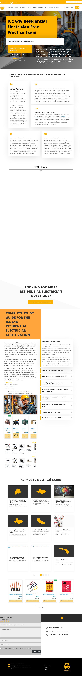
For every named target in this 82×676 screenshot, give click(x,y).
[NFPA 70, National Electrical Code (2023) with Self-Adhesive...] (66, 586)
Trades (23, 7)
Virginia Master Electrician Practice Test (40, 557)
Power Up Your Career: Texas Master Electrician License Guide (17, 531)
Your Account (52, 7)
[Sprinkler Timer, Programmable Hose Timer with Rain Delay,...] (25, 422)
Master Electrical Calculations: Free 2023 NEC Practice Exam (63, 501)
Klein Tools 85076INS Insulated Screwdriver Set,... (15, 593)
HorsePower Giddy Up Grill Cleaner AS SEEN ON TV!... (7, 429)
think (14, 386)
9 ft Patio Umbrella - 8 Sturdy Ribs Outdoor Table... (33, 429)
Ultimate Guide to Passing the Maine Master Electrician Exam (17, 501)
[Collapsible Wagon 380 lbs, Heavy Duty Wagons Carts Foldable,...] (16, 422)
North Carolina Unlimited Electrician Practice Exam (16, 557)
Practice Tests (17, 7)
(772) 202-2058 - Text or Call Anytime (58, 634)
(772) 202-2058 (5, 2)
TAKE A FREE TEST (74, 2)
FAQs (45, 664)
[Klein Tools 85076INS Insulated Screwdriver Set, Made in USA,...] (15, 586)
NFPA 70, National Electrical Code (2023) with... (66, 593)
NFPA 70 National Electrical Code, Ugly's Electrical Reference (20, 48)
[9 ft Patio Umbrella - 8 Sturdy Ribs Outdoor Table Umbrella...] (33, 422)
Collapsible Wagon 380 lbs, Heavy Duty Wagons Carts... (16, 429)
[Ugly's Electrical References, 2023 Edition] (49, 586)
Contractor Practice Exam (19, 2)
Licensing (40, 7)
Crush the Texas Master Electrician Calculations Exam (40, 500)
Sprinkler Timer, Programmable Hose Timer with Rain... (25, 429)
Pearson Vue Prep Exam (18, 54)
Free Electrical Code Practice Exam (64, 530)
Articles (29, 7)
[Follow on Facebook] (62, 618)
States (34, 7)
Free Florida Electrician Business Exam (62, 560)
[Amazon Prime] (8, 432)
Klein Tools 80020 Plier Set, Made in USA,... (32, 593)
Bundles (45, 7)
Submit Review (37, 651)
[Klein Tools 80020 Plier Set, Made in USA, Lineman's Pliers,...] (32, 586)
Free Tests (10, 7)
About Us (58, 7)
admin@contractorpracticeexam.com (20, 666)
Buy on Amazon (8, 436)
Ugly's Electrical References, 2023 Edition (48, 593)
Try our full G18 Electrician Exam (40, 302)
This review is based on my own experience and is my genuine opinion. (17, 648)
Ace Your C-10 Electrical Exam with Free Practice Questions (40, 530)
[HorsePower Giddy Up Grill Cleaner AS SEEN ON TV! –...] (7, 422)
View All (41, 607)
